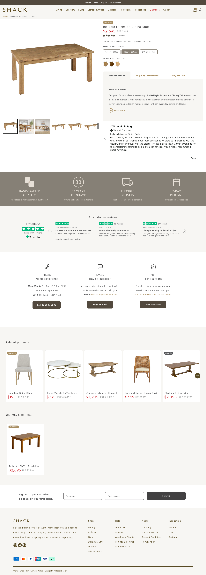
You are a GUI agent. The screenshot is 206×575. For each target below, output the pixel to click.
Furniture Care (122, 546)
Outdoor (112, 9)
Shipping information (147, 75)
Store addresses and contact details (153, 294)
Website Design (44, 571)
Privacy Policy (148, 541)
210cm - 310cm (148, 52)
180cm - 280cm (130, 52)
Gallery (166, 9)
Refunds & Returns (124, 541)
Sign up (166, 496)
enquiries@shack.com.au (104, 294)
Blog (171, 532)
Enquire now (100, 304)
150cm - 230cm (111, 52)
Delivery (119, 532)
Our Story (146, 527)
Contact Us (120, 527)
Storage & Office (96, 9)
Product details (117, 75)
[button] (153, 36)
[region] (153, 138)
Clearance (155, 9)
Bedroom (70, 9)
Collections (140, 9)
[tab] (116, 75)
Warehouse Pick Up (124, 537)
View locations (153, 304)
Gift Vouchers (95, 551)
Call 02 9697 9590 (46, 304)
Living (81, 9)
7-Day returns (177, 75)
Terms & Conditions (151, 537)
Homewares (126, 9)
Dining (59, 9)
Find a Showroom (150, 532)
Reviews (173, 537)
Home (5, 16)
